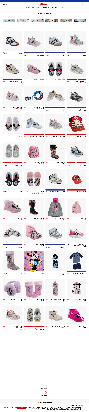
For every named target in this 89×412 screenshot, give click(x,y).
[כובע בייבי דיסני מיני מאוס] (76, 179)
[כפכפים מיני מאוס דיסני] (12, 233)
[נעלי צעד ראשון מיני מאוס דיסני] (34, 41)
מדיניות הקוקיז (49, 409)
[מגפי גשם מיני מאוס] (12, 261)
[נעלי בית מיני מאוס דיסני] (34, 69)
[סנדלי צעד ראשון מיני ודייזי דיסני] (12, 151)
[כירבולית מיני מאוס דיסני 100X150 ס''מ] (34, 261)
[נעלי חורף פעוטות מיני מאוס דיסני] (55, 315)
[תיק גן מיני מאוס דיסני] (34, 151)
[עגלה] (81, 4)
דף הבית (47, 388)
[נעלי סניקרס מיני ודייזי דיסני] (55, 96)
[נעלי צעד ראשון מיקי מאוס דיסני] (12, 69)
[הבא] (85, 0)
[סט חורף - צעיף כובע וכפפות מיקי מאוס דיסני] (55, 261)
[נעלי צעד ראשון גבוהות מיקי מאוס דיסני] (55, 179)
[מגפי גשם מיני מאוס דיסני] (55, 151)
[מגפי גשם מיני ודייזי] (34, 288)
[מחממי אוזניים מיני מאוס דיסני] (12, 288)
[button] (62, 7)
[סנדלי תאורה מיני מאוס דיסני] (12, 96)
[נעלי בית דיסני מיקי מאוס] (12, 179)
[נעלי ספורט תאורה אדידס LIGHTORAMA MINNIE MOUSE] (76, 233)
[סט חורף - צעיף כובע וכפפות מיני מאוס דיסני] (55, 288)
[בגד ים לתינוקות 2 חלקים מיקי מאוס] (76, 261)
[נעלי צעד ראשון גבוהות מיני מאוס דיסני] (55, 233)
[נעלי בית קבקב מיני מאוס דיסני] (34, 179)
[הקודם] (3, 0)
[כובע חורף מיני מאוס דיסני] (55, 207)
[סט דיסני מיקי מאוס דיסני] (34, 96)
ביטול (13, 407)
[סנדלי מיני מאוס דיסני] (12, 315)
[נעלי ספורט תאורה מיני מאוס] (76, 41)
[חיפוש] (83, 4)
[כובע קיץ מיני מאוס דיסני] (76, 124)
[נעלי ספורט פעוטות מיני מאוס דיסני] (34, 124)
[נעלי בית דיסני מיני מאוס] (55, 69)
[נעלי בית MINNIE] (12, 124)
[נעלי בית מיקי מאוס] (12, 41)
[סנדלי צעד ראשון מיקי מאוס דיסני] (76, 151)
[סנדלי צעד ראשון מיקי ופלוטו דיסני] (34, 315)
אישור (21, 407)
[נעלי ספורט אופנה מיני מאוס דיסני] (55, 41)
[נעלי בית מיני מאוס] (12, 207)
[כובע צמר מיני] (76, 207)
